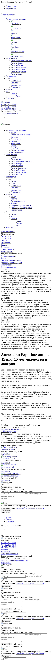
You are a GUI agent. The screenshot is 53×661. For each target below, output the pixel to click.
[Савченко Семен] (9, 447)
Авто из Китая (17, 65)
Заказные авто (17, 56)
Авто (18, 96)
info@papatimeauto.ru (9, 113)
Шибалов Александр (9, 476)
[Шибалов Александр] (10, 474)
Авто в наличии (8, 232)
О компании (11, 6)
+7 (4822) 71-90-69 (8, 105)
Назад (13, 133)
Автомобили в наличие (16, 19)
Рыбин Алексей (7, 467)
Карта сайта (11, 8)
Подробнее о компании (11, 429)
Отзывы (14, 83)
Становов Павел (8, 458)
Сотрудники (16, 85)
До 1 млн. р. (16, 24)
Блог (8, 92)
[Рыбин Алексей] (8, 465)
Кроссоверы (16, 38)
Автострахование (18, 201)
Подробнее (5, 454)
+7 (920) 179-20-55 (8, 109)
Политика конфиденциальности (14, 560)
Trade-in (14, 203)
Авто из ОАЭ (16, 74)
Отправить (6, 510)
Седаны (14, 33)
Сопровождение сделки (21, 205)
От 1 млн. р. (16, 28)
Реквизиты (15, 87)
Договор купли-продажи (21, 208)
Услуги (9, 89)
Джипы (14, 42)
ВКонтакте (5, 551)
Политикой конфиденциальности (30, 508)
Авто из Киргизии (18, 72)
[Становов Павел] (9, 456)
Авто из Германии (18, 67)
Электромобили (17, 52)
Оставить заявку (8, 15)
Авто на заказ (11, 58)
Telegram (4, 549)
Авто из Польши (18, 69)
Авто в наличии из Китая (21, 61)
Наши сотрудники (8, 432)
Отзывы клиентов (8, 267)
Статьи (14, 94)
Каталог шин (16, 210)
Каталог (9, 519)
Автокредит (11, 76)
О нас (8, 78)
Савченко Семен (8, 449)
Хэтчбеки (15, 47)
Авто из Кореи (17, 63)
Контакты (10, 98)
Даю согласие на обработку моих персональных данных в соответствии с (26, 507)
